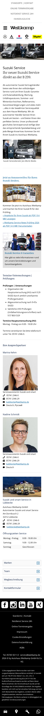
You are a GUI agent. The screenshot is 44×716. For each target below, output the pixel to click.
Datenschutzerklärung (22, 642)
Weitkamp (22, 28)
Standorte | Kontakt (22, 3)
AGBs (22, 647)
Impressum (22, 631)
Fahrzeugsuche (22, 19)
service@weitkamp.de (30, 655)
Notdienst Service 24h (22, 13)
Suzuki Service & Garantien (19, 253)
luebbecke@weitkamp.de (17, 402)
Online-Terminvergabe (22, 8)
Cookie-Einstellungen (22, 637)
